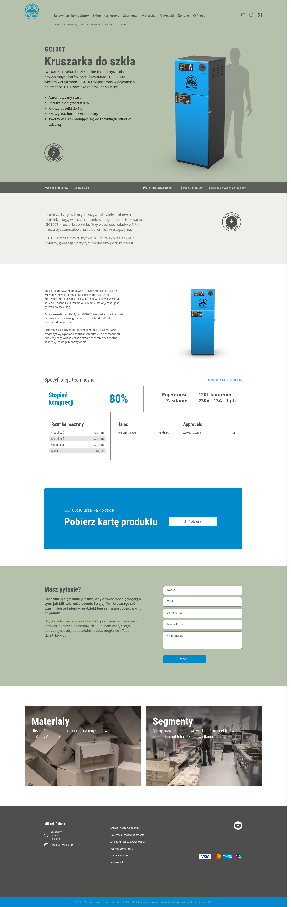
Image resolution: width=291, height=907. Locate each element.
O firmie (199, 15)
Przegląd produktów (56, 187)
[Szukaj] (251, 15)
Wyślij (184, 659)
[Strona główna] (32, 11)
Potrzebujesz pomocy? (160, 187)
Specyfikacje (82, 187)
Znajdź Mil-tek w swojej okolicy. (128, 841)
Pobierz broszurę (192, 187)
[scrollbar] (289, 453)
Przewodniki (117, 862)
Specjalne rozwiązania (89, 24)
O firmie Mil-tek (119, 855)
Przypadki (166, 15)
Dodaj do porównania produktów (227, 187)
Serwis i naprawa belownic (125, 827)
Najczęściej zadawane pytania (127, 834)
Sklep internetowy (106, 15)
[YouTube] (238, 825)
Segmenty (130, 15)
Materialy (148, 15)
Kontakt (183, 15)
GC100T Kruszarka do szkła (115, 24)
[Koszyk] (242, 15)
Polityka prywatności (121, 848)
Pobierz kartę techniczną (226, 380)
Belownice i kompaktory (71, 15)
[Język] (260, 15)
